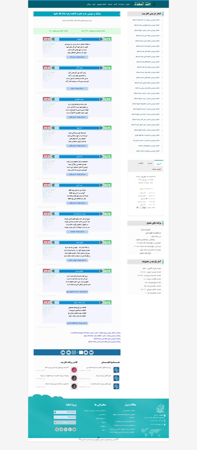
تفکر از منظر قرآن (128, 411)
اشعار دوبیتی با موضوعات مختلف (148, 146)
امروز (159, 163)
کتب (115, 4)
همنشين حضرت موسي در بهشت (94, 411)
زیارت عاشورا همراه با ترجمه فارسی (98, 368)
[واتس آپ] (70, 430)
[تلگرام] (74, 430)
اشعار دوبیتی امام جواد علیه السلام (148, 72)
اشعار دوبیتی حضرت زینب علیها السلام (146, 98)
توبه (103, 422)
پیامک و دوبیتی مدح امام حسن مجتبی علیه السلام (104, 342)
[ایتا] (57, 430)
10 (108, 100)
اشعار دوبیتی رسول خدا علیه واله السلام (146, 20)
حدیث (110, 4)
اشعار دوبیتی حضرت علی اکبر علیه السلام (145, 119)
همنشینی (102, 414)
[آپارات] (61, 430)
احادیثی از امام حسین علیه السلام (57, 384)
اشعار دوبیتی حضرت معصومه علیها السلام (146, 104)
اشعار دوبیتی (101, 4)
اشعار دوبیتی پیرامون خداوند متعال (147, 151)
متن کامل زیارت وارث (103, 376)
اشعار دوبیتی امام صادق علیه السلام (147, 57)
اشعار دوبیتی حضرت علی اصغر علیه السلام (145, 125)
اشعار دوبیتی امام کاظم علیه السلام (148, 62)
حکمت (140, 163)
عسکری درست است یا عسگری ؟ (124, 425)
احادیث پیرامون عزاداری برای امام (57, 368)
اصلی (128, 4)
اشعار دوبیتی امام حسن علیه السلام (147, 36)
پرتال (89, 4)
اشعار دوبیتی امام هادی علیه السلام (147, 77)
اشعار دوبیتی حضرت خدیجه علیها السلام (146, 109)
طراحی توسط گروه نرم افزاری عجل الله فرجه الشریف (98, 440)
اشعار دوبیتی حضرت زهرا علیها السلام (147, 30)
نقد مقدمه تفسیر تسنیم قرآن (124, 421)
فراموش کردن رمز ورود (68, 426)
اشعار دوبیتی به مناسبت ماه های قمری (147, 135)
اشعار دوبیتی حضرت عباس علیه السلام (146, 93)
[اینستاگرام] (66, 430)
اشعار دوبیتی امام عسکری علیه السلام (147, 83)
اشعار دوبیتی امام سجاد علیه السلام (147, 46)
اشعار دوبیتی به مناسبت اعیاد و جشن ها (146, 140)
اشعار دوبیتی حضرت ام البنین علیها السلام (145, 114)
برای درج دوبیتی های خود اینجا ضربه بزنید (77, 21)
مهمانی (103, 426)
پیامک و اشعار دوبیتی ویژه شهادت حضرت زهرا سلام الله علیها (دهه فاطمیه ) (95, 333)
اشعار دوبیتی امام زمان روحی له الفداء (147, 88)
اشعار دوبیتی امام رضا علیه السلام (148, 67)
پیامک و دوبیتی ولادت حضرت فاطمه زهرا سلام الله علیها (102, 336)
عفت (103, 430)
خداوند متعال (100, 418)
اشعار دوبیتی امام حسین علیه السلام (147, 41)
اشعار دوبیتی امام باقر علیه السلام (148, 51)
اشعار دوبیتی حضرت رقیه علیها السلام (146, 130)
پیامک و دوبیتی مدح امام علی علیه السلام (107, 339)
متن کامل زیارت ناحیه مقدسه (101, 384)
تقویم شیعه (156, 169)
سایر (94, 4)
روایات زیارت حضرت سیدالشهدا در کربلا (54, 376)
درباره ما (121, 4)
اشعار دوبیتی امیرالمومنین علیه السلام (146, 25)
